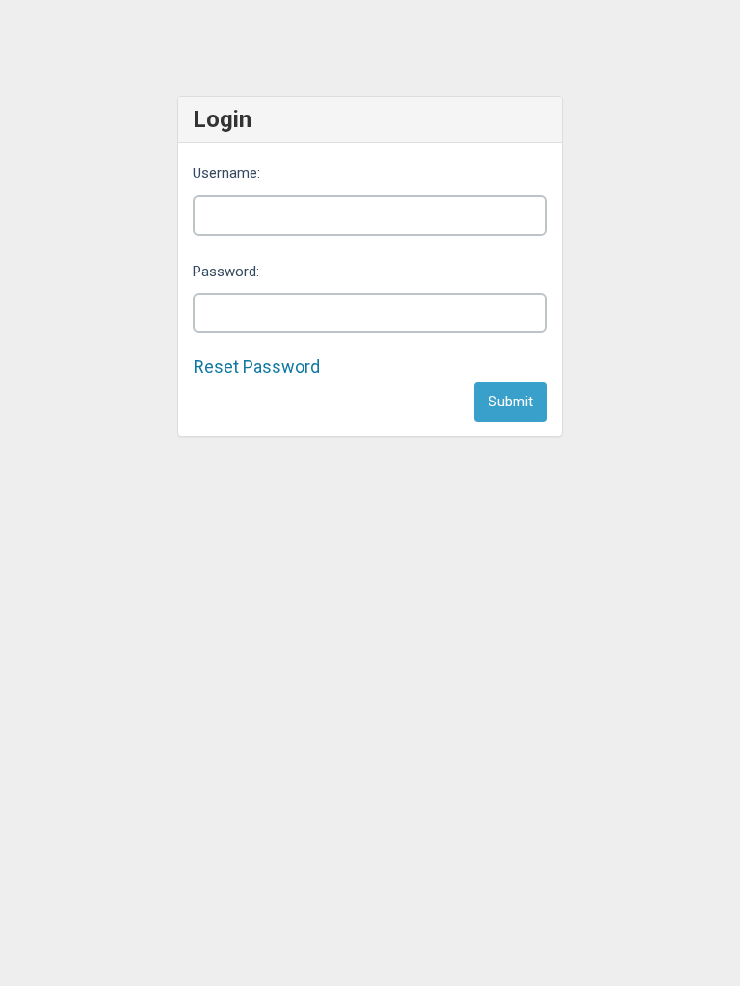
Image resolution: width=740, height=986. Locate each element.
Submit (511, 401)
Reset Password (257, 366)
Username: (226, 173)
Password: (226, 271)
